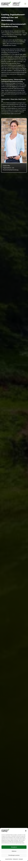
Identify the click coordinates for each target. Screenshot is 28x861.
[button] (26, 831)
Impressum (21, 859)
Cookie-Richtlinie (8, 859)
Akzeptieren (14, 847)
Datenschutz (15, 859)
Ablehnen (14, 851)
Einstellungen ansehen (14, 855)
